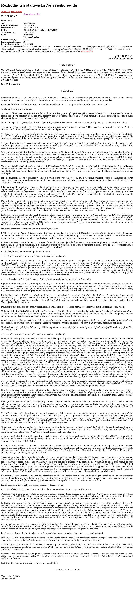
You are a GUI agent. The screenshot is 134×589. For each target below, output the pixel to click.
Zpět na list (5, 12)
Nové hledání (16, 12)
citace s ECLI (34, 14)
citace (25, 14)
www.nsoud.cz (87, 51)
